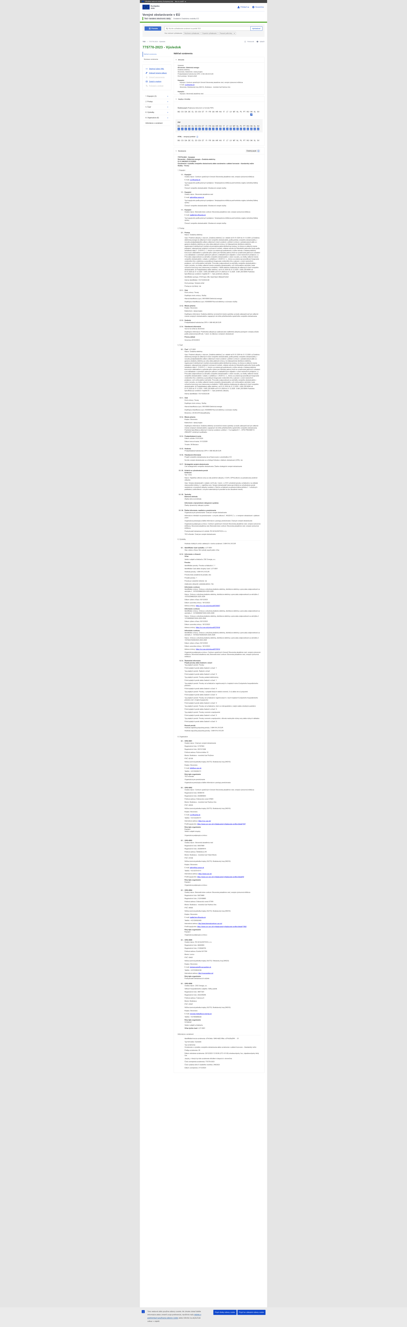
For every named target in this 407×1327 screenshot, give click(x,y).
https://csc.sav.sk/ (204, 821)
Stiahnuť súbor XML (156, 69)
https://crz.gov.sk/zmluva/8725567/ (208, 606)
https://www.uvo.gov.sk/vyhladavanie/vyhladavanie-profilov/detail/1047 (221, 824)
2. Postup (149, 101)
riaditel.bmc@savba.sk (198, 215)
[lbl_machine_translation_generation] (197, 137)
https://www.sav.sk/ (205, 874)
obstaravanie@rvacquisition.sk (200, 967)
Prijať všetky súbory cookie (225, 1312)
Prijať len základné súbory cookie (251, 1312)
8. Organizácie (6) (152, 118)
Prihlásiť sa (244, 7)
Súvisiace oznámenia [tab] (151, 59)
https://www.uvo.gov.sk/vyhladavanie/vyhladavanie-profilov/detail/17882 (222, 926)
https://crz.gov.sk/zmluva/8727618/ (208, 627)
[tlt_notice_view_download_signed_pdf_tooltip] (251, 114)
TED (144, 41)
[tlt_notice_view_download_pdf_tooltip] (179, 128)
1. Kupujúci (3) (151, 96)
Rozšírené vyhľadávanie (191, 33)
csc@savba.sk (189, 85)
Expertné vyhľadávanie (209, 33)
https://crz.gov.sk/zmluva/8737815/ (208, 649)
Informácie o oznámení (154, 123)
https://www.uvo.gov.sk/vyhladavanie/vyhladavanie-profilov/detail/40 (220, 877)
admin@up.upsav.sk (197, 197)
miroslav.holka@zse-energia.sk (201, 1014)
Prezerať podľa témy (226, 33)
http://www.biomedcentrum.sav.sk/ (210, 923)
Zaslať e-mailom (155, 81)
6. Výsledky (150, 112)
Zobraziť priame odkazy (158, 73)
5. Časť (148, 107)
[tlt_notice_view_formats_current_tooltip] (258, 151)
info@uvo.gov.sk (195, 768)
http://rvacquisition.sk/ (205, 973)
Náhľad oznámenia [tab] (150, 54)
